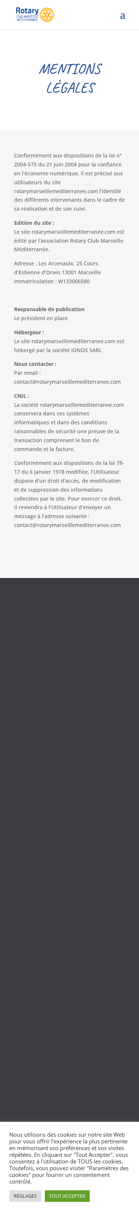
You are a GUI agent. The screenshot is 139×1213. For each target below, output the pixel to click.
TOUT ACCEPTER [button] (67, 1196)
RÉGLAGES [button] (25, 1196)
